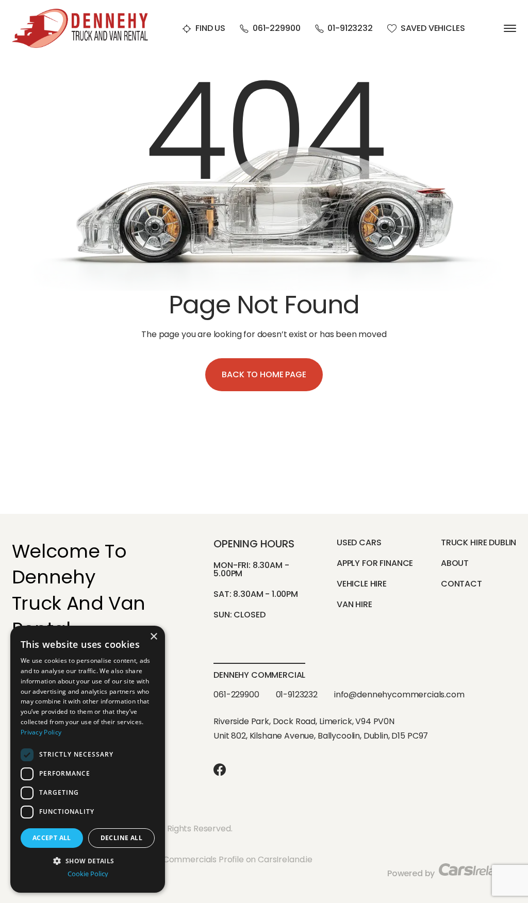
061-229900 (276, 28)
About (455, 563)
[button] (88, 860)
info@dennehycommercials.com (399, 694)
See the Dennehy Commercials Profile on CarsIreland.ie (202, 859)
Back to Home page (264, 374)
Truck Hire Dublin (478, 542)
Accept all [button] (51, 837)
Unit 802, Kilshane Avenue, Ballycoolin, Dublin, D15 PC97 (320, 736)
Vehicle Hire (362, 584)
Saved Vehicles (433, 28)
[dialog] (87, 759)
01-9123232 (349, 28)
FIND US (210, 28)
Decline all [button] (121, 837)
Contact (461, 584)
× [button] (153, 637)
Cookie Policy (88, 874)
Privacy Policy (41, 732)
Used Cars (359, 542)
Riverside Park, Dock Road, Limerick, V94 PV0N (303, 721)
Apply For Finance (375, 563)
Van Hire (354, 604)
